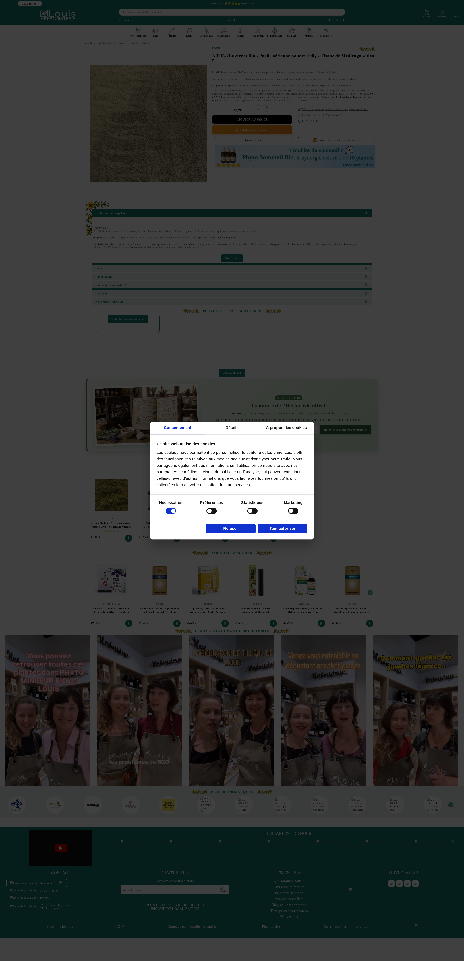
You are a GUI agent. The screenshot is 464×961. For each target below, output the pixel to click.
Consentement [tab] (177, 427)
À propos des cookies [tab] (286, 427)
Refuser (230, 528)
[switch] (211, 511)
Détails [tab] (232, 427)
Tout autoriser (282, 528)
